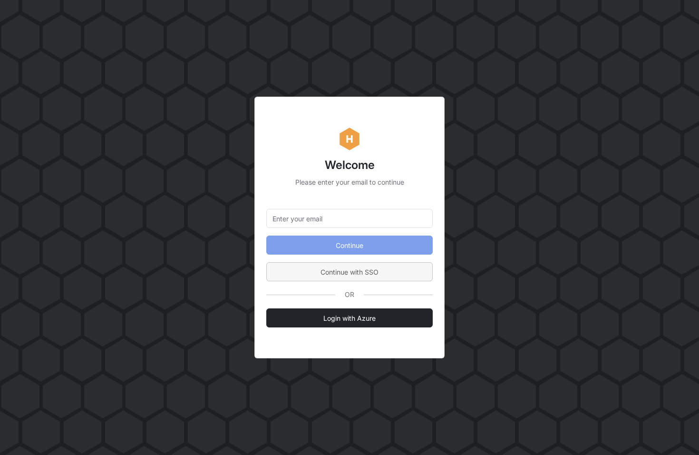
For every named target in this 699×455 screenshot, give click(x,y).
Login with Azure (349, 318)
